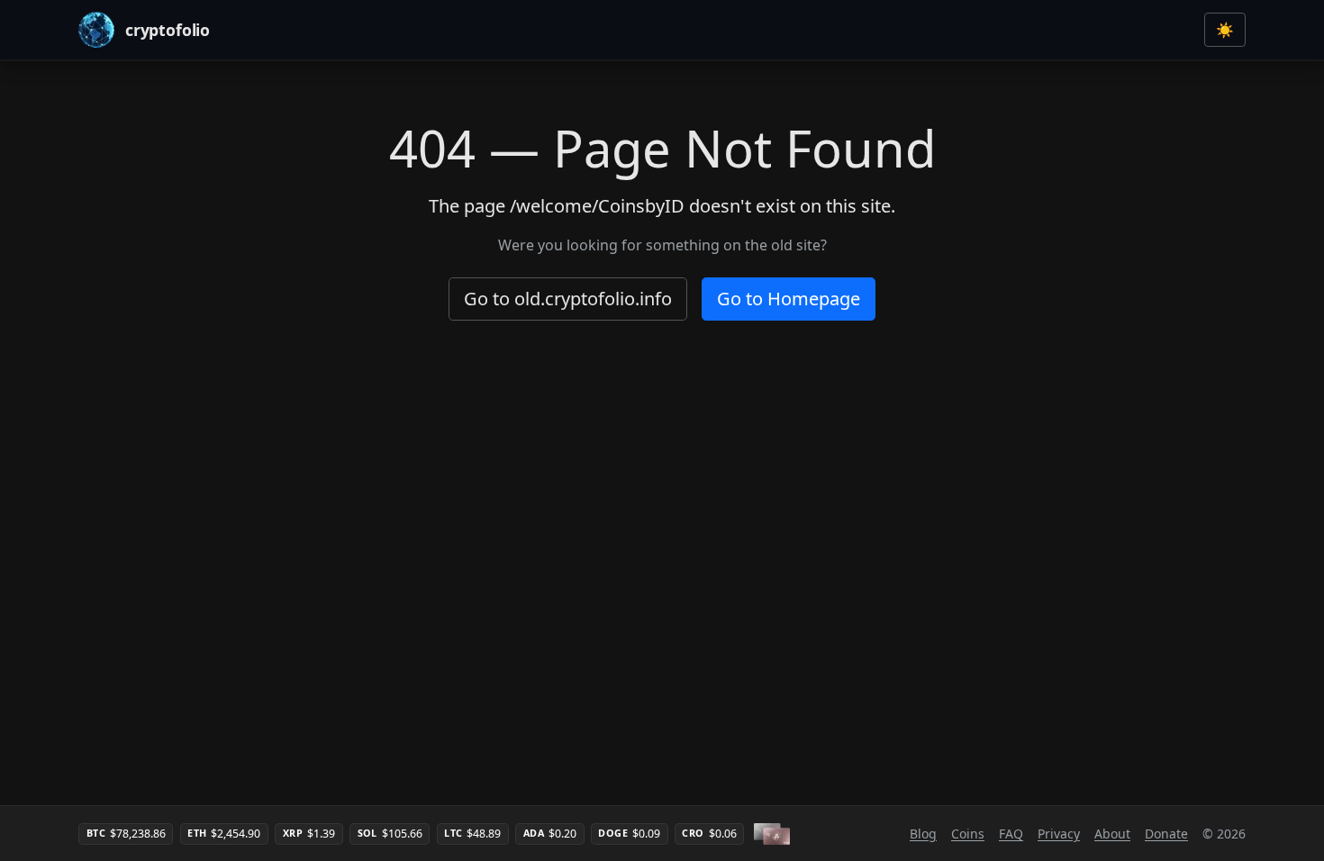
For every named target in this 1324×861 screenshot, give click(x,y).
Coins (967, 833)
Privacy (1059, 833)
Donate (1166, 833)
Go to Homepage (788, 298)
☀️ (1225, 30)
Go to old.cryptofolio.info (568, 298)
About (1112, 833)
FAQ (1011, 833)
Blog (923, 833)
